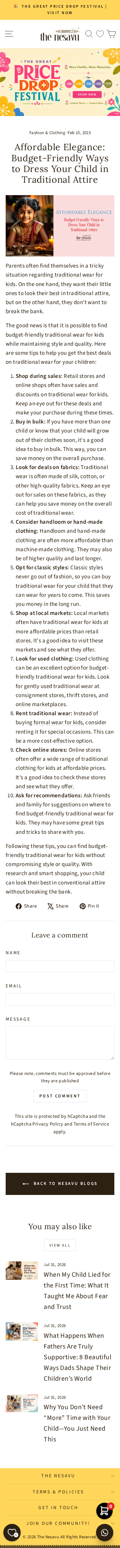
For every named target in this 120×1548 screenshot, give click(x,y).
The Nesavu (58, 1476)
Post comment (60, 1096)
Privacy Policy (47, 1124)
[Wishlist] (100, 34)
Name (13, 953)
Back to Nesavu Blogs (65, 1184)
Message (18, 1019)
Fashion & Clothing (47, 133)
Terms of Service (91, 1124)
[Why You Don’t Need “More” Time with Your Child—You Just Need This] (22, 1403)
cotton (88, 476)
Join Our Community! (58, 1523)
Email (14, 986)
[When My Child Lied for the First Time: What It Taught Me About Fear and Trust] (22, 1270)
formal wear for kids (58, 723)
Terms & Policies (58, 1492)
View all (60, 1245)
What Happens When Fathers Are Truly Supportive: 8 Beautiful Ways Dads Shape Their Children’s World (77, 1357)
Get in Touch (58, 1507)
